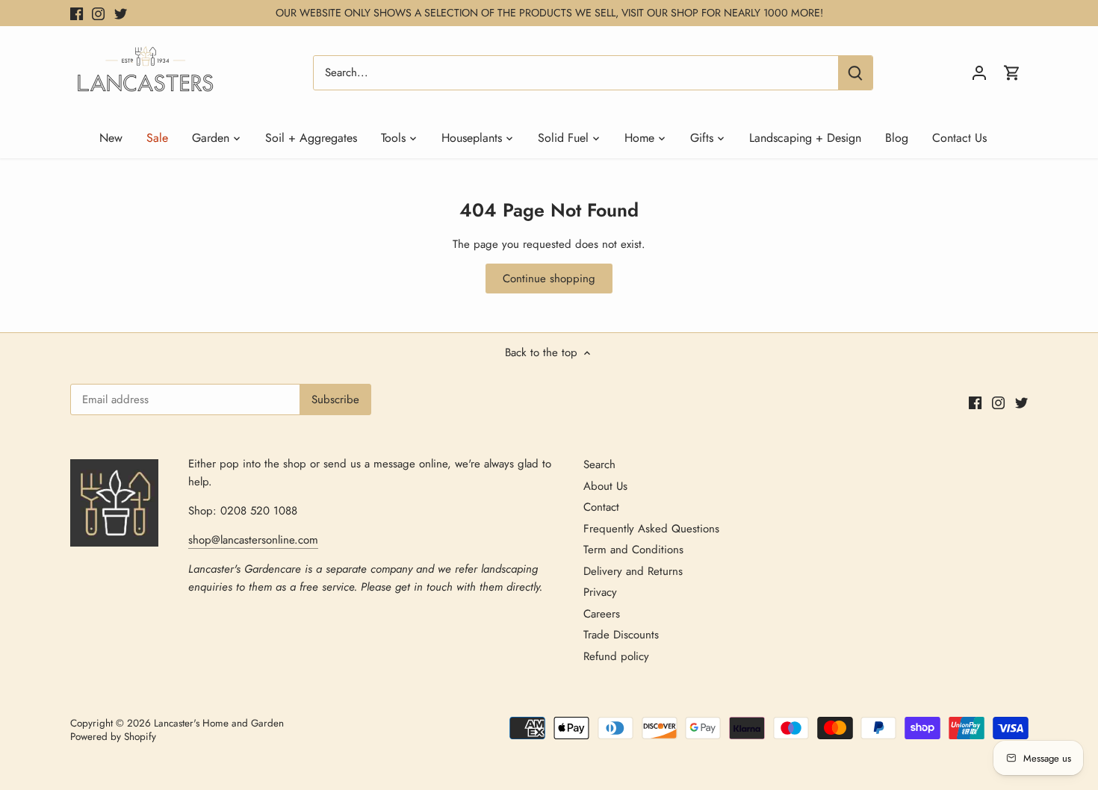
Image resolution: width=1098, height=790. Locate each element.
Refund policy (616, 656)
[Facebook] (76, 13)
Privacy (600, 592)
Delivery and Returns (633, 571)
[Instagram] (98, 13)
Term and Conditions (633, 549)
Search (599, 464)
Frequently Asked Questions (651, 528)
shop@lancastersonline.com (253, 540)
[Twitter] (120, 13)
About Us (605, 486)
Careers (601, 614)
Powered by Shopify (113, 737)
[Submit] (855, 73)
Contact (601, 507)
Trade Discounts (621, 634)
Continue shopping (549, 278)
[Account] (979, 72)
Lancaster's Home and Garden (219, 723)
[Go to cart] (1012, 72)
